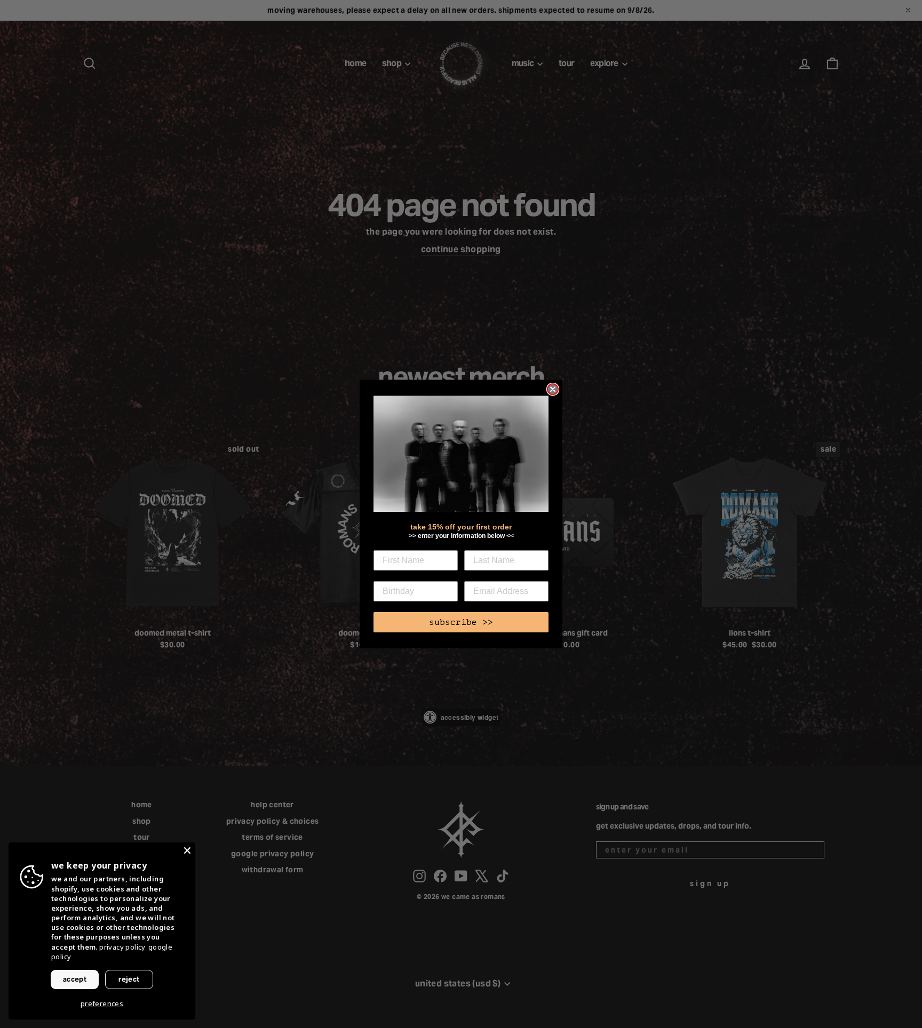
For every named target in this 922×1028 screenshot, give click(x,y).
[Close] (187, 850)
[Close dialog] (552, 389)
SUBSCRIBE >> (461, 622)
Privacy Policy (122, 947)
